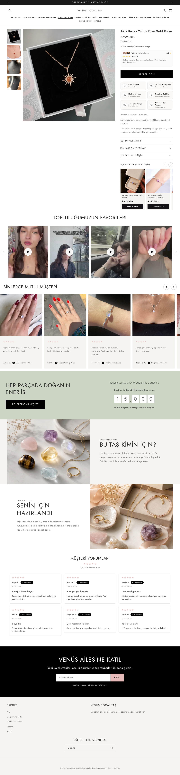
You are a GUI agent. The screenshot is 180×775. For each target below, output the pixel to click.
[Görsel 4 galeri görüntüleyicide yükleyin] (14, 83)
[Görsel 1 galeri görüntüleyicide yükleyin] (14, 36)
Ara (8, 711)
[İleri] (176, 252)
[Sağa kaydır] (170, 164)
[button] (10, 11)
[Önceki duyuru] (8, 2)
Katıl (117, 677)
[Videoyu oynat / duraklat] (28, 252)
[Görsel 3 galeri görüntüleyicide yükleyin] (14, 67)
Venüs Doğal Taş (72, 768)
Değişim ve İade (14, 716)
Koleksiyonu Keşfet (25, 404)
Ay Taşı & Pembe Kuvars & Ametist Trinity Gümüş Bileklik (157, 196)
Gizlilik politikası (114, 768)
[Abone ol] (112, 748)
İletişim (10, 726)
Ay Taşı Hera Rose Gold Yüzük (132, 196)
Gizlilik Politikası (14, 721)
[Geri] (4, 252)
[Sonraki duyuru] (172, 2)
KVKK (9, 731)
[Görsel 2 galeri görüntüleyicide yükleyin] (14, 52)
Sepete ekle (132, 206)
